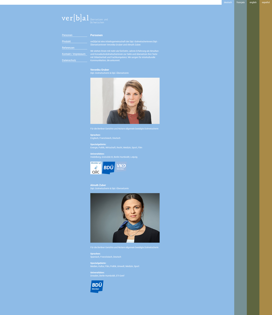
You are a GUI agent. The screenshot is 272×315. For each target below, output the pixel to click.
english (253, 2)
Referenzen (68, 47)
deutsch (228, 2)
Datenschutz (69, 60)
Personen (67, 35)
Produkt (66, 41)
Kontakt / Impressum (73, 54)
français (241, 2)
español (266, 2)
